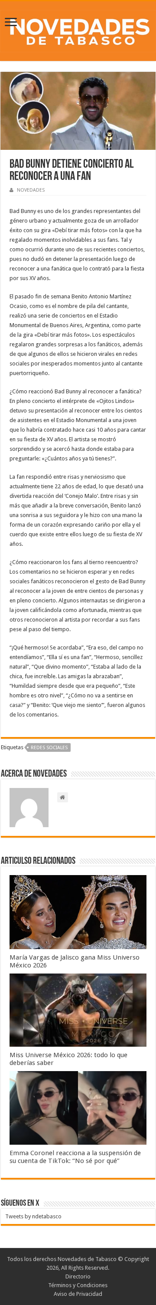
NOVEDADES (31, 190)
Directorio (78, 1276)
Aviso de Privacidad (78, 1294)
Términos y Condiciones (77, 1285)
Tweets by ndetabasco (33, 1216)
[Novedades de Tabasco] (78, 29)
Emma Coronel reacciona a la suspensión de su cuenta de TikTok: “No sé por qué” (75, 1157)
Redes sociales (49, 748)
